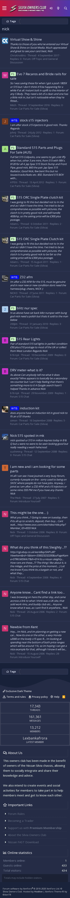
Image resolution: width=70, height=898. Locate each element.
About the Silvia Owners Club (27, 835)
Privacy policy (40, 696)
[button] (4, 8)
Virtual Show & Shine (26, 39)
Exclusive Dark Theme (18, 691)
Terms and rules (16, 696)
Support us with (35, 828)
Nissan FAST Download (23, 842)
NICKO (14, 293)
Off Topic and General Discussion (30, 536)
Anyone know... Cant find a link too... (37, 592)
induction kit (25, 408)
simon (13, 420)
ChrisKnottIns (18, 55)
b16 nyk (14, 355)
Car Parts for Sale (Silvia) (33, 108)
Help (57, 696)
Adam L (14, 224)
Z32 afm (22, 277)
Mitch (13, 105)
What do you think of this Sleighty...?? (38, 547)
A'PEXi (13, 182)
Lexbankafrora (35, 738)
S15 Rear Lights (25, 339)
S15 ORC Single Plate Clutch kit (37, 239)
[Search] (65, 8)
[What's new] (58, 8)
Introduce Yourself (29, 501)
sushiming (16, 451)
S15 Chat (24, 396)
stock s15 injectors (29, 120)
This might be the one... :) (29, 512)
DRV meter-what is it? (26, 370)
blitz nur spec (24, 308)
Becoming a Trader (21, 821)
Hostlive (38, 891)
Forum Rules (16, 814)
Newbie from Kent (24, 627)
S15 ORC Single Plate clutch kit (37, 197)
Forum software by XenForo (31, 888)
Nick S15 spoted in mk (27, 435)
